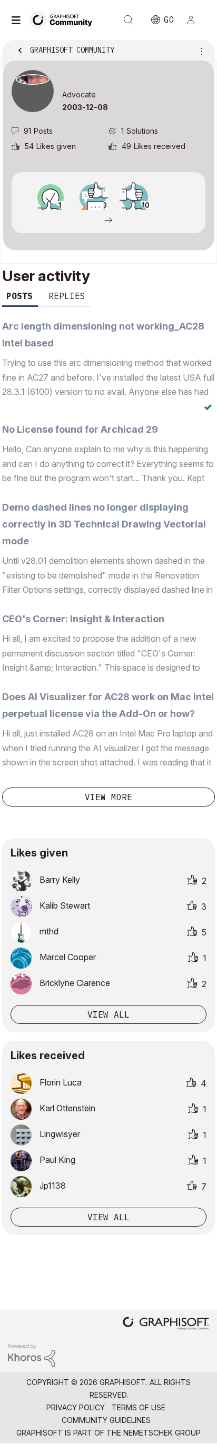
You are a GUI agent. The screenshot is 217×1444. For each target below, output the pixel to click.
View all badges (108, 219)
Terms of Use (138, 1407)
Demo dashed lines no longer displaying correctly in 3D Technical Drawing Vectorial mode (104, 524)
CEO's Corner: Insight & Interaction (83, 618)
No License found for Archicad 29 (80, 429)
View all (108, 1014)
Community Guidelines (106, 1420)
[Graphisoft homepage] (166, 1324)
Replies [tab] (66, 296)
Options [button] (199, 51)
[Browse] (18, 20)
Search (128, 20)
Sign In (195, 20)
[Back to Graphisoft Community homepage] (64, 19)
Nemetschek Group (162, 1432)
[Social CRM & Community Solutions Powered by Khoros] (31, 1354)
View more (108, 797)
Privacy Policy (75, 1407)
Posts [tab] (19, 296)
